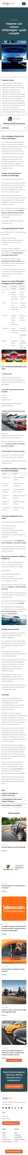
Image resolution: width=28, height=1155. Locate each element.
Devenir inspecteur (7, 1141)
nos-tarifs (22, 773)
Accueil (4, 1132)
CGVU (16, 1141)
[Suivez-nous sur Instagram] (6, 1108)
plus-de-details (18, 768)
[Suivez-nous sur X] (12, 1108)
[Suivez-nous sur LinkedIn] (9, 1108)
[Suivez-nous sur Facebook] (3, 1108)
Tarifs (3, 1135)
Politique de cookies (19, 1139)
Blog (15, 1132)
